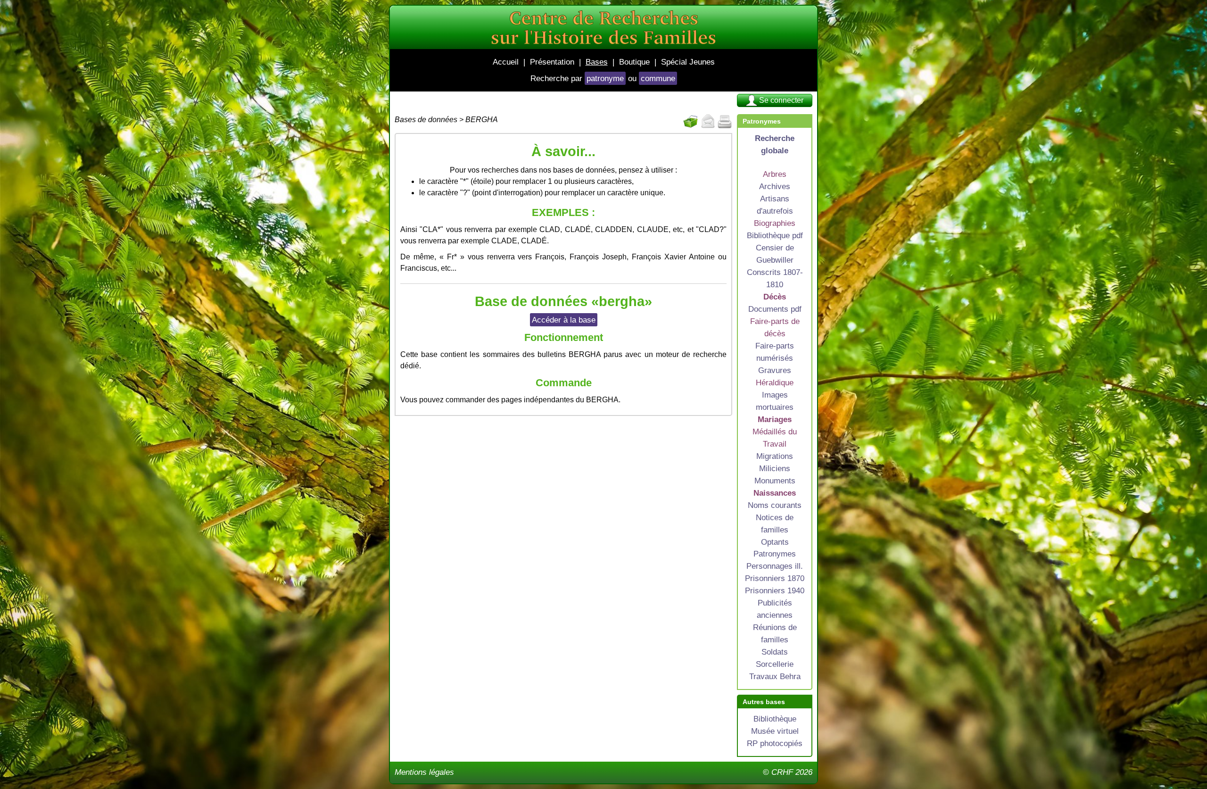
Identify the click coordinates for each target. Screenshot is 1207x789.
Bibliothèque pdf (775, 235)
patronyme (605, 78)
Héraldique (775, 382)
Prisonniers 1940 (774, 590)
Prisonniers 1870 (774, 578)
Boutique (634, 61)
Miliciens (774, 468)
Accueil (506, 61)
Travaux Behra (775, 676)
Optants (775, 542)
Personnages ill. (774, 566)
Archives (774, 186)
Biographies (774, 223)
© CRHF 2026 (787, 772)
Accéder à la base (563, 319)
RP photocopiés (774, 743)
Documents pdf (775, 309)
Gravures (774, 370)
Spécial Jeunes (688, 61)
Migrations (774, 456)
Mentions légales (424, 772)
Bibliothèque (774, 718)
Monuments (774, 480)
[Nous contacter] (707, 121)
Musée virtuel (775, 731)
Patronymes (774, 553)
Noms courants (775, 505)
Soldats (774, 651)
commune (658, 78)
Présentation (552, 61)
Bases (597, 61)
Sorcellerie (775, 664)
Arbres (774, 174)
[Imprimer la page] (724, 121)
